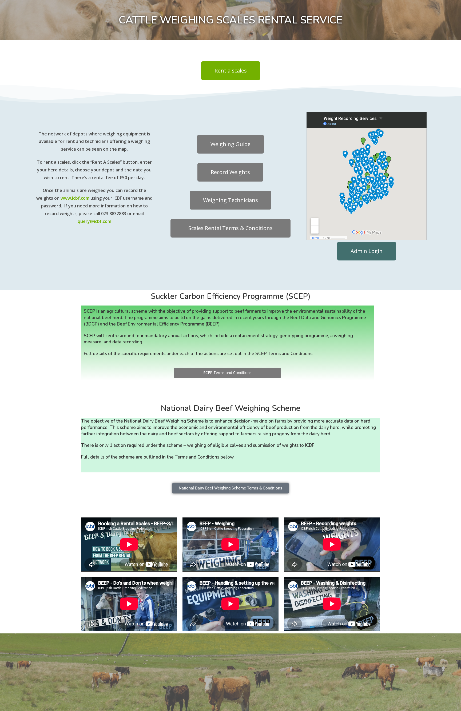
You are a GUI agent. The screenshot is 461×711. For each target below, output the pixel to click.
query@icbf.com (94, 221)
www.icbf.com (75, 198)
